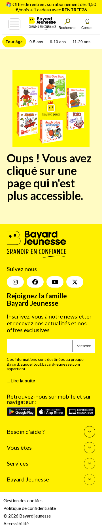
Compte (87, 28)
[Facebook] (35, 282)
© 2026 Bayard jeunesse (27, 515)
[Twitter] (74, 282)
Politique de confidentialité (29, 508)
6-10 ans (58, 41)
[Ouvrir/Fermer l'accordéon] (89, 431)
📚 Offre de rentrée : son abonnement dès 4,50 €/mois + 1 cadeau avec (51, 6)
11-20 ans (81, 41)
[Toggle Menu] (14, 24)
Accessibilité (16, 523)
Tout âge (14, 41)
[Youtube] (54, 282)
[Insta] (15, 282)
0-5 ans (36, 41)
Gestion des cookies (22, 500)
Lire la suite (22, 380)
